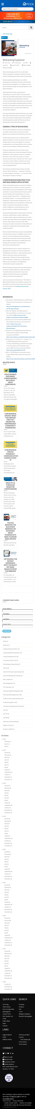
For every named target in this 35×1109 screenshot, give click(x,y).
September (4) (8, 805)
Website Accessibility (26, 1103)
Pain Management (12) (9, 683)
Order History (6, 1007)
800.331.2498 (8, 1057)
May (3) (6, 762)
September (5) (8, 904)
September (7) (8, 937)
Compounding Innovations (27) (11, 649)
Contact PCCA (7, 1014)
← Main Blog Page (6, 34)
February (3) (8, 887)
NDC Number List (8, 1016)
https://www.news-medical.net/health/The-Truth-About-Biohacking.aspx (16, 326)
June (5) (7, 897)
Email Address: (7, 608)
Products (21, 1007)
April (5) (7, 793)
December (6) (8, 945)
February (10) (8, 953)
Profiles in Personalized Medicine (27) (13, 698)
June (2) (7, 765)
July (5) (6, 800)
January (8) (7, 951)
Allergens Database (24, 1014)
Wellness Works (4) (8, 725)
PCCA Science (23, 1042)
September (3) (8, 971)
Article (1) (5, 641)
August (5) (7, 836)
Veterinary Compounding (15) (11, 721)
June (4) (7, 798)
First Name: (6, 614)
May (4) (6, 895)
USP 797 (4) (6, 714)
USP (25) (5, 710)
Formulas (21, 1004)
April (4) (7, 760)
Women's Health (7, 67)
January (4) (7, 819)
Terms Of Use (7, 1101)
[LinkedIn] (12, 1053)
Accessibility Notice (8, 1099)
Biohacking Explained (13, 59)
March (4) (7, 923)
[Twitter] (3, 1053)
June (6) (7, 930)
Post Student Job (25, 1039)
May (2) (6, 861)
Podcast (5, 1026)
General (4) (6, 668)
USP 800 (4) (6, 717)
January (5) (7, 785)
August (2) (7, 769)
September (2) (8, 772)
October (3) (7, 874)
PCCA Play (6, 1004)
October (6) (7, 973)
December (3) (8, 812)
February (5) (8, 821)
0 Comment (17, 62)
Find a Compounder (8, 1009)
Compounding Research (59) (10, 656)
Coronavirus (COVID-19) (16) (10, 660)
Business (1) (6, 645)
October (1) (7, 774)
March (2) (7, 757)
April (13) (7, 958)
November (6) (8, 909)
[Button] (2, 4)
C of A (20, 1011)
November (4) (8, 986)
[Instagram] (10, 1053)
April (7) (7, 925)
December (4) (8, 846)
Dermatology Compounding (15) (11, 664)
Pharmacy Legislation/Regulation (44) (13, 691)
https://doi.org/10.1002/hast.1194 (15, 350)
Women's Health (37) (8, 729)
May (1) (6, 746)
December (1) (8, 779)
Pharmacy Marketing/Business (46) (12, 695)
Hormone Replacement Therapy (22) (12, 675)
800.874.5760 (8, 1059)
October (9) (7, 984)
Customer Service (10, 1062)
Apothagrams (6, 1011)
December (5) (8, 989)
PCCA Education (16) (8, 687)
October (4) (7, 808)
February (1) (8, 741)
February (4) (8, 788)
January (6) (7, 752)
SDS (20, 1009)
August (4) (7, 803)
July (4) (6, 767)
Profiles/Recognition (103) (10, 702)
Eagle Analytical (7, 1035)
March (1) (7, 744)
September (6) (8, 838)
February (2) (8, 755)
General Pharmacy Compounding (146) (13, 672)
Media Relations (9, 1064)
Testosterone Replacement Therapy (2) (13, 706)
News (4, 1023)
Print (5, 37)
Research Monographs (25, 1016)
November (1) (8, 777)
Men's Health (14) (7, 679)
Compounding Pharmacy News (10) (12, 653)
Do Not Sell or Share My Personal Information (17, 1105)
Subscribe (6, 631)
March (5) (7, 790)
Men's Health (27, 65)
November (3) (8, 942)
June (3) (7, 831)
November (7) (8, 810)
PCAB (4, 1037)
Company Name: (6, 624)
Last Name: (5, 619)
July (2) (6, 866)
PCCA (6, 65)
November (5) (8, 843)
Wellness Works (7, 1039)
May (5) (6, 795)
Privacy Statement (18, 1101)
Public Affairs (6, 1021)
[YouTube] (8, 1053)
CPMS (4, 1019)
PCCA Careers (23, 1044)
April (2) (7, 859)
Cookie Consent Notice (11, 1103)
